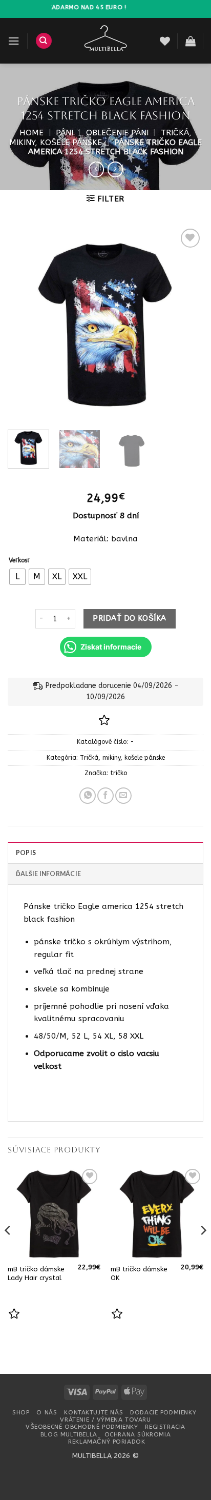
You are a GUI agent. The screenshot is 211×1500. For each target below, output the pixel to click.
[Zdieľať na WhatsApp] (87, 795)
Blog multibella (68, 1434)
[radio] (17, 576)
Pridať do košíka (129, 618)
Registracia (165, 1426)
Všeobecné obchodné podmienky (82, 1426)
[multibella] (105, 41)
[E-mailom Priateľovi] (123, 795)
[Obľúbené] (165, 41)
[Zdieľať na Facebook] (105, 795)
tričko (118, 773)
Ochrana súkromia (137, 1434)
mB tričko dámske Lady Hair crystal (36, 1273)
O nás (46, 1412)
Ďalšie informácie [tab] (48, 874)
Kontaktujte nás (93, 1412)
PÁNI (64, 132)
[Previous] (24, 324)
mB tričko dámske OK (139, 1273)
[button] (13, 41)
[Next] (186, 324)
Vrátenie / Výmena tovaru (105, 1419)
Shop (20, 1412)
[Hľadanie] (44, 41)
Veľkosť (19, 560)
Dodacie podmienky (163, 1412)
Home (31, 132)
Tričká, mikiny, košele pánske (100, 137)
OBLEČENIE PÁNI (117, 132)
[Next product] (96, 169)
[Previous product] (115, 169)
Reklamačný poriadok (106, 1441)
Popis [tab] (26, 853)
